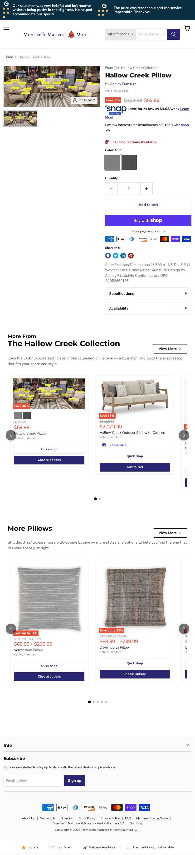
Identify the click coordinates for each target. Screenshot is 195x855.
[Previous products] (11, 435)
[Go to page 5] (106, 702)
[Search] (173, 34)
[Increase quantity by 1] (147, 188)
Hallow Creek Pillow (30, 433)
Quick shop (49, 449)
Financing (66, 818)
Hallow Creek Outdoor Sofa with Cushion (132, 432)
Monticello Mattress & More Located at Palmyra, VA (88, 823)
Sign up (74, 780)
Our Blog (136, 823)
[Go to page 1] (95, 498)
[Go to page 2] (99, 499)
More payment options (148, 231)
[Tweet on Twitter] (115, 255)
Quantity (111, 178)
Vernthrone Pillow (28, 650)
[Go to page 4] (102, 702)
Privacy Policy (110, 818)
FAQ (128, 818)
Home (8, 57)
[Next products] (184, 435)
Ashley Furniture (123, 83)
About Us (28, 818)
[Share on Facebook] (108, 255)
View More (168, 348)
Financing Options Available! (133, 142)
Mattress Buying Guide (152, 818)
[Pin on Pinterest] (131, 255)
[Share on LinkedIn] (123, 255)
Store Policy (87, 818)
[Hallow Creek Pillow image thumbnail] (20, 118)
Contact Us (47, 818)
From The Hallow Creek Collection (131, 68)
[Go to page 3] (98, 702)
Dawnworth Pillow (115, 647)
